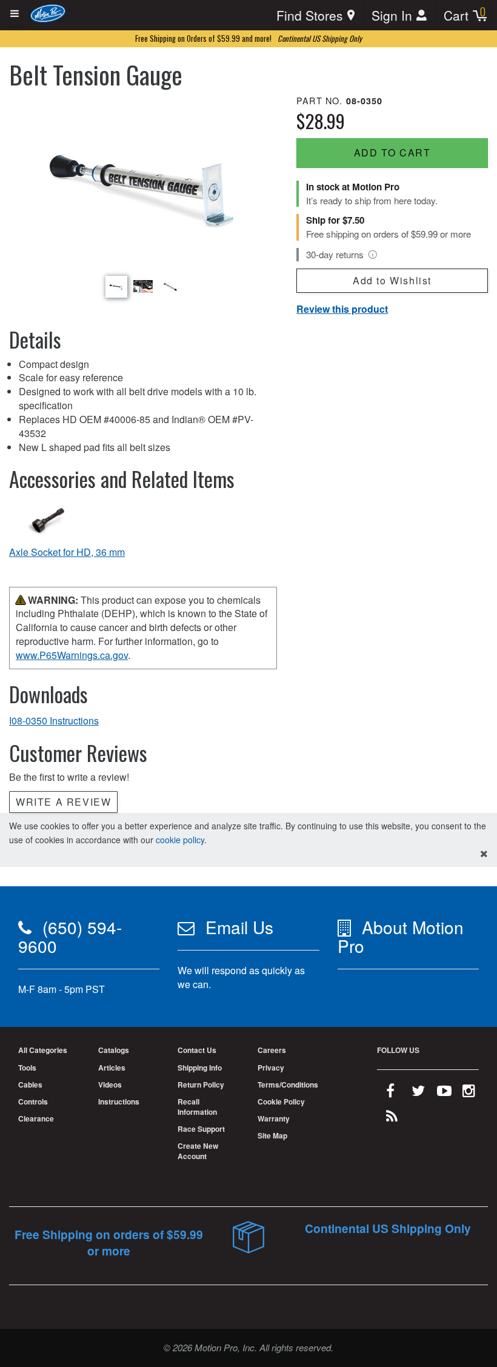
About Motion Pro (401, 936)
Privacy (271, 1067)
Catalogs (113, 1049)
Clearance (36, 1118)
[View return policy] (372, 254)
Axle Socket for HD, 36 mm (67, 552)
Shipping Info (200, 1067)
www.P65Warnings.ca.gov (72, 655)
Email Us (239, 927)
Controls (33, 1101)
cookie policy (180, 840)
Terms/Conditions (288, 1084)
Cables (30, 1084)
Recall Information (197, 1106)
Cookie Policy (281, 1101)
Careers (272, 1049)
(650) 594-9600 (70, 936)
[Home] (48, 12)
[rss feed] (392, 1118)
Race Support (201, 1128)
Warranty (274, 1118)
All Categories (42, 1049)
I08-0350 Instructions (54, 720)
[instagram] (468, 1093)
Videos (110, 1084)
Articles (111, 1067)
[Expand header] (15, 13)
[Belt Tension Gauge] (143, 183)
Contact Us (197, 1049)
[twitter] (418, 1093)
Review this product (342, 309)
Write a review (63, 802)
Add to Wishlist (392, 280)
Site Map (272, 1135)
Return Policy (201, 1084)
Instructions (118, 1101)
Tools (27, 1067)
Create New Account (198, 1150)
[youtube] (444, 1093)
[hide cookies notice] (484, 854)
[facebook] (390, 1093)
